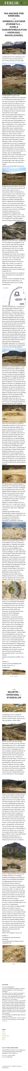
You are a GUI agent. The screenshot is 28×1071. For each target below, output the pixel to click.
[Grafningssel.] (14, 48)
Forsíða (4, 1034)
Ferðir (3, 1032)
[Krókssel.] (14, 708)
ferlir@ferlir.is (5, 1021)
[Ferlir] (11, 3)
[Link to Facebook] (25, 1069)
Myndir (3, 1037)
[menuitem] (20, 3)
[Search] (20, 3)
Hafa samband (5, 1035)
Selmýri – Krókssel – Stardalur (14, 695)
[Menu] (24, 3)
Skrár (14, 19)
